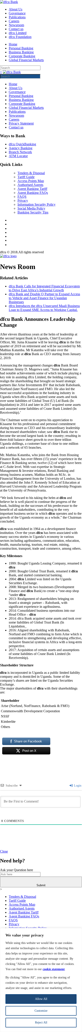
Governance (17, 13)
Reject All (41, 1022)
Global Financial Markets (26, 60)
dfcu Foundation (20, 37)
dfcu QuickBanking (22, 144)
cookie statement (54, 969)
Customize (41, 1010)
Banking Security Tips (32, 212)
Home (13, 44)
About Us (15, 9)
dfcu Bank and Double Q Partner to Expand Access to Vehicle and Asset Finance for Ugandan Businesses (44, 298)
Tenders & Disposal (31, 173)
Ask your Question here (16, 870)
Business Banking (21, 52)
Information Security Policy (36, 204)
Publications (17, 17)
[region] (41, 980)
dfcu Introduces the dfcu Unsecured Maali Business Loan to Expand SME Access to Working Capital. (44, 308)
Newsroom (16, 25)
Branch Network (20, 152)
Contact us (16, 29)
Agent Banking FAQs (32, 193)
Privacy (22, 200)
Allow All (41, 999)
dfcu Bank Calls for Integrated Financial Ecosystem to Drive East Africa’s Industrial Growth (44, 288)
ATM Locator (18, 156)
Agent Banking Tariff (32, 189)
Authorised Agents (30, 185)
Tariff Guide (26, 177)
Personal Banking (21, 48)
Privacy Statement (21, 123)
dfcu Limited (17, 33)
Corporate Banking (22, 56)
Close (4, 851)
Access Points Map (30, 181)
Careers (14, 21)
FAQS (21, 196)
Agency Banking (20, 148)
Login (77, 785)
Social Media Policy (31, 208)
